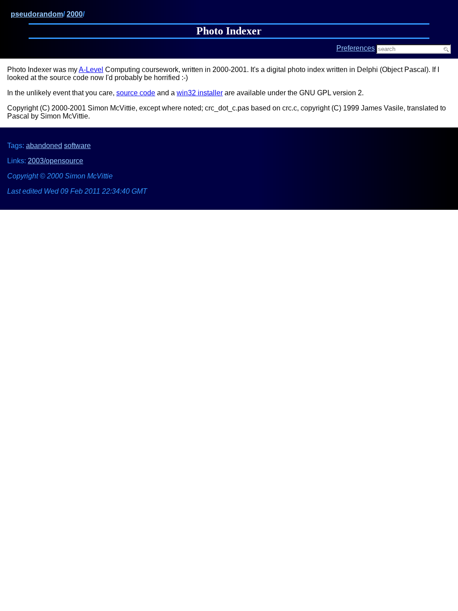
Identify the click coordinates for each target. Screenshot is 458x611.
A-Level (91, 69)
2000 (75, 14)
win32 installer (200, 93)
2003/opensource (55, 161)
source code (135, 93)
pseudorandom (37, 14)
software (77, 145)
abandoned (44, 145)
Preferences (355, 48)
